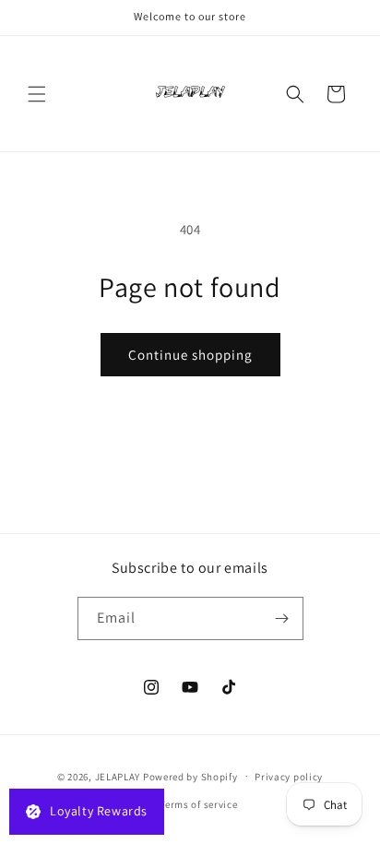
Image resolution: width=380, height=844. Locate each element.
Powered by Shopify (190, 775)
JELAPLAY (118, 775)
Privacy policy (289, 776)
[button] (37, 94)
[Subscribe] (282, 618)
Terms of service (198, 804)
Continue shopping (190, 354)
